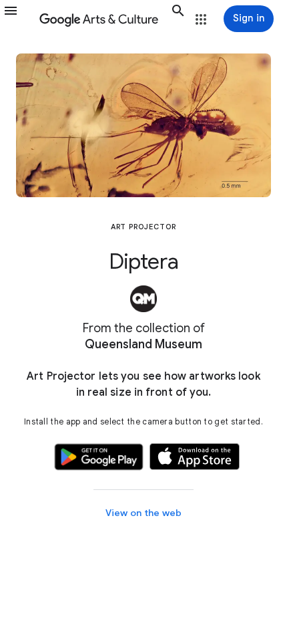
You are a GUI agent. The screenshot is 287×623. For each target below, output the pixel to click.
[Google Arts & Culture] (102, 18)
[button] (19, 19)
